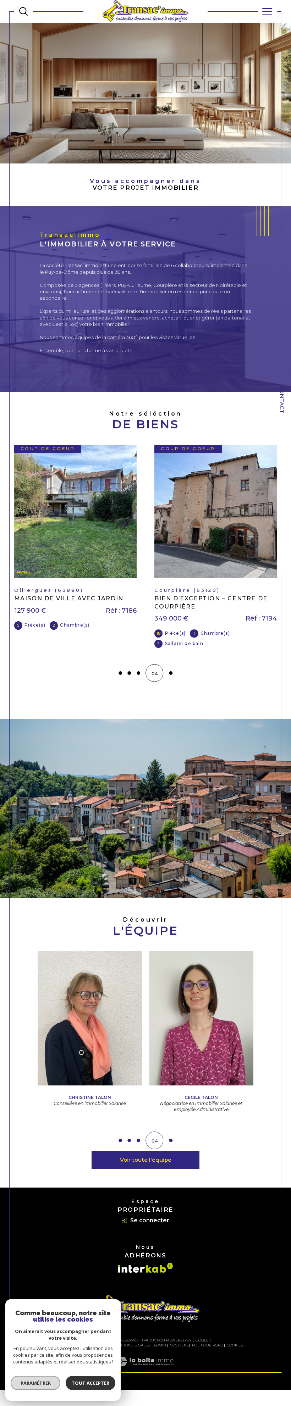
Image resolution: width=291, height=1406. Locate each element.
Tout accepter (90, 1383)
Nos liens (179, 1345)
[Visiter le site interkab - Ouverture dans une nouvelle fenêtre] (145, 1268)
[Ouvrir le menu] (267, 11)
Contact (282, 399)
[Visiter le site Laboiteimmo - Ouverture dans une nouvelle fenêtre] (145, 1369)
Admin (159, 1345)
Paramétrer (36, 1383)
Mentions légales (131, 1345)
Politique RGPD (207, 1345)
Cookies (235, 1345)
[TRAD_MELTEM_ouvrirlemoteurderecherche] (23, 11)
